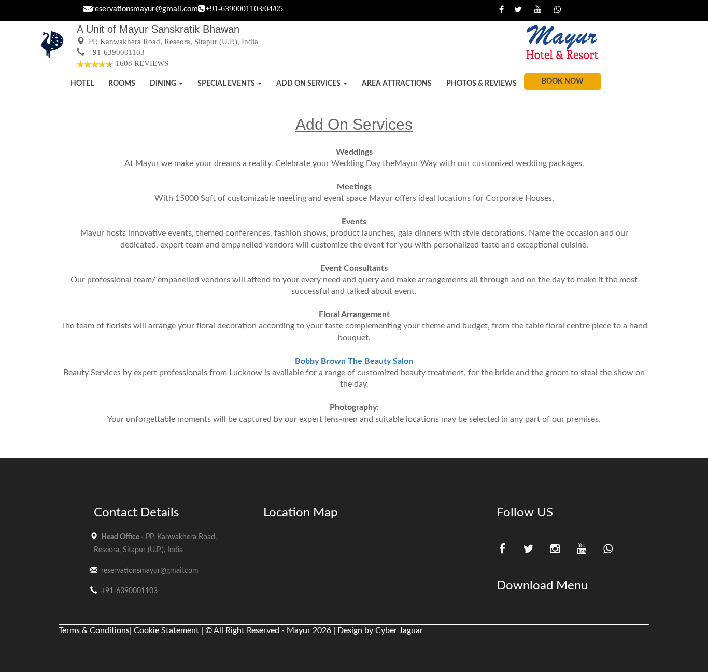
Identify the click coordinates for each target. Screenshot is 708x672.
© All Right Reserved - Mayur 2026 (268, 630)
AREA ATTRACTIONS (397, 83)
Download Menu (542, 586)
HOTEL (82, 83)
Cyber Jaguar (399, 630)
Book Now (563, 81)
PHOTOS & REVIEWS (481, 83)
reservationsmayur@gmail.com (145, 9)
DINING (164, 83)
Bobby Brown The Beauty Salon (354, 361)
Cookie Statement (167, 630)
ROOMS (121, 83)
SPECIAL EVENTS (227, 83)
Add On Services (309, 83)
